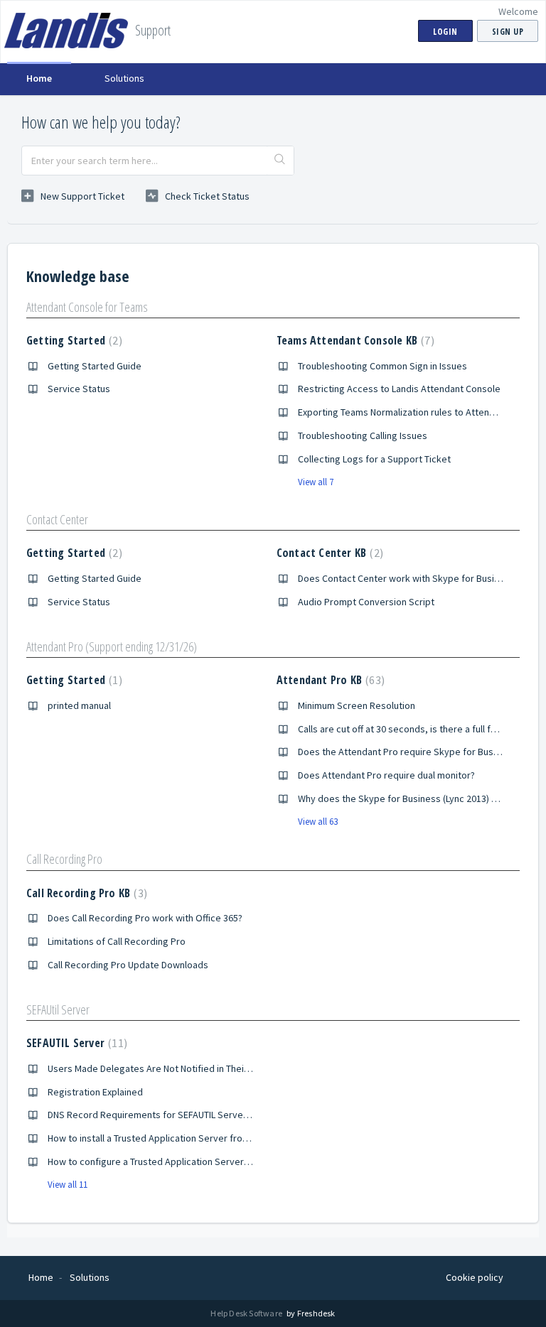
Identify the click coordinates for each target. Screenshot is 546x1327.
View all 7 (315, 482)
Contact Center (57, 519)
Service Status (79, 388)
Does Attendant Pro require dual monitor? (386, 775)
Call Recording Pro (64, 858)
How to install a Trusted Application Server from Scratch (166, 1138)
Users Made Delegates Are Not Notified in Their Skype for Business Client (203, 1068)
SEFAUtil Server (58, 1009)
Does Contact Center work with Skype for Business (406, 578)
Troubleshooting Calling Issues (362, 435)
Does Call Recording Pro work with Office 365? (145, 917)
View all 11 (67, 1185)
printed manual (79, 705)
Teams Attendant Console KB (354, 340)
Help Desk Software (247, 1313)
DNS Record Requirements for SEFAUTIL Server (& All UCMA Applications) (201, 1114)
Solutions (124, 78)
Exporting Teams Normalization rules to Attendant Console (421, 412)
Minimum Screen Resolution (356, 705)
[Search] (280, 160)
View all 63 (318, 822)
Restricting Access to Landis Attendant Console (399, 388)
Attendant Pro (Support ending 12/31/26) (111, 646)
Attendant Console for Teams (87, 306)
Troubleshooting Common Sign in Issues (382, 365)
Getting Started (72, 340)
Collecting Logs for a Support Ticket (374, 459)
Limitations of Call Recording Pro (117, 941)
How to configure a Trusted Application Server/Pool (157, 1161)
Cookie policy (474, 1277)
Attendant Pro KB (329, 680)
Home (39, 78)
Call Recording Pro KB (85, 893)
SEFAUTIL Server (75, 1043)
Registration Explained (95, 1091)
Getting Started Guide (94, 365)
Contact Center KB (328, 552)
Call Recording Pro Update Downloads (128, 964)
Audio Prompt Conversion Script (366, 601)
